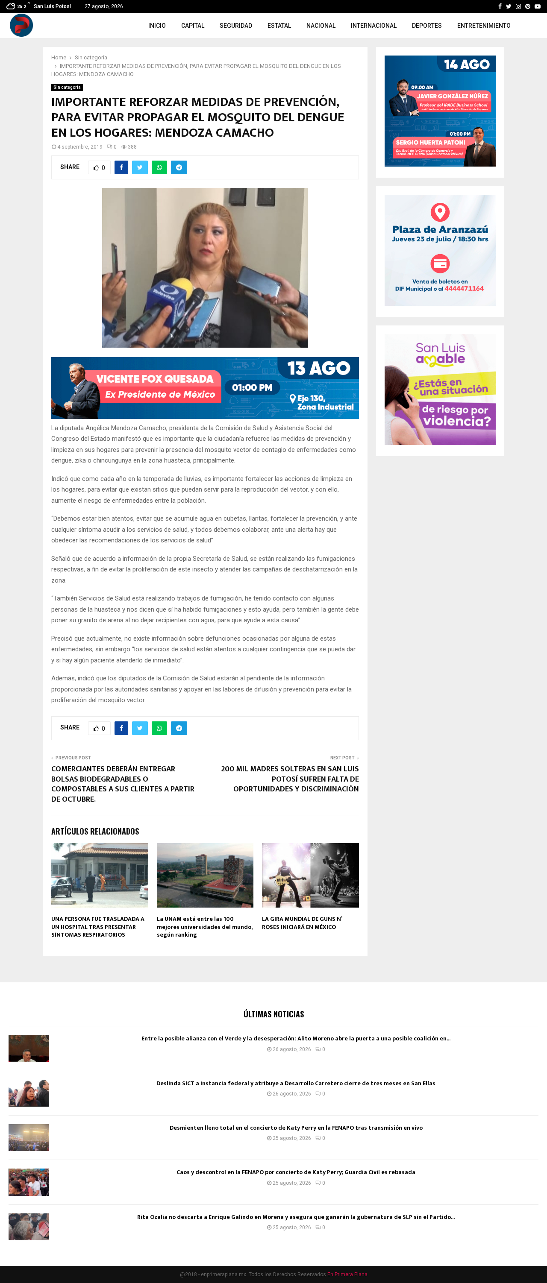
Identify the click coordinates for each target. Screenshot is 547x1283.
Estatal (279, 25)
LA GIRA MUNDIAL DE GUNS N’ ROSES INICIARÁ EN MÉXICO (302, 922)
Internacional (374, 25)
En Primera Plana (347, 1274)
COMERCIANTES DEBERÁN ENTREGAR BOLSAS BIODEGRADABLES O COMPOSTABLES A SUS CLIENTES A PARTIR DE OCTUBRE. (122, 784)
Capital (192, 25)
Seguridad (236, 25)
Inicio (157, 25)
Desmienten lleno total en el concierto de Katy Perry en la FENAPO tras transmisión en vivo (296, 1128)
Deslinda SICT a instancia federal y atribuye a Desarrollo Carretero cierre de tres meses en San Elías (295, 1083)
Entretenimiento (484, 25)
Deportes (427, 25)
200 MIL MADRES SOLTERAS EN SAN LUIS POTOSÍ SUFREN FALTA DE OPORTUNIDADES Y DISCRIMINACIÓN (290, 779)
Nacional (320, 25)
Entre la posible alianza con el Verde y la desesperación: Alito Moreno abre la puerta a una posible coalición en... (295, 1038)
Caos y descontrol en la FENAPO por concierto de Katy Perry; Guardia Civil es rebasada (295, 1172)
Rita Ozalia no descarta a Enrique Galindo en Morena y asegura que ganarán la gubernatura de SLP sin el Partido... (296, 1217)
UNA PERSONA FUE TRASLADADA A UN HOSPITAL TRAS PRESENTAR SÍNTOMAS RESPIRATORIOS (97, 926)
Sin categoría (67, 87)
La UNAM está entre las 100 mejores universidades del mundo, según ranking (204, 926)
